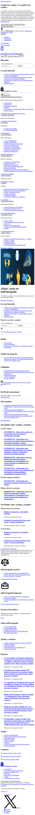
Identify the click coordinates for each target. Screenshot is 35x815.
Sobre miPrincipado (9, 738)
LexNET (6, 228)
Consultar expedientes (18, 405)
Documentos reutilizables (11, 130)
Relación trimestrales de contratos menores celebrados (18, 171)
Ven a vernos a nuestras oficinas (10, 759)
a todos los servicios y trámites (13, 332)
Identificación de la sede (10, 630)
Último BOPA (8, 343)
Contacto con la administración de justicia (15, 227)
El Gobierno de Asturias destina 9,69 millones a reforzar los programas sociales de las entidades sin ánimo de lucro (18, 673)
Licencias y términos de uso (11, 145)
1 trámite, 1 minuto (9, 240)
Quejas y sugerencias (9, 193)
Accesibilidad (7, 769)
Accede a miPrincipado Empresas (10, 604)
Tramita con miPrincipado (11, 735)
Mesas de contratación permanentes (13, 166)
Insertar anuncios (8, 110)
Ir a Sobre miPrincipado (7, 154)
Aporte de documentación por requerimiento (16, 414)
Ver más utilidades (9, 378)
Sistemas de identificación (11, 151)
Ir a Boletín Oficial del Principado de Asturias (13, 113)
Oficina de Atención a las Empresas (13, 207)
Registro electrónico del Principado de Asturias (16, 189)
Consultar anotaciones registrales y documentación (18, 416)
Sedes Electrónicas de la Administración (14, 245)
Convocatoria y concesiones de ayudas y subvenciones (18, 109)
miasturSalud (7, 40)
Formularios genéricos (10, 195)
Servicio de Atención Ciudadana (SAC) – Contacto (18, 239)
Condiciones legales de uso (11, 150)
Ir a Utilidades (4, 199)
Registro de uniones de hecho (12, 225)
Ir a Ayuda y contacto (6, 248)
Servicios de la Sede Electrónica (12, 148)
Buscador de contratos (10, 168)
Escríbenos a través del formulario (11, 756)
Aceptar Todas (7, 24)
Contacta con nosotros (10, 598)
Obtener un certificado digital (12, 192)
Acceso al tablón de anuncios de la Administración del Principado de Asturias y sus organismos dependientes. (18, 359)
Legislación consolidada (10, 106)
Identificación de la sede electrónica (13, 143)
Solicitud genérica (9, 83)
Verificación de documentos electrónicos (15, 190)
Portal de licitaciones (9, 163)
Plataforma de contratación (11, 165)
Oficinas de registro (9, 242)
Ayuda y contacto (9, 741)
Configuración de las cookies (12, 778)
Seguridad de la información (11, 147)
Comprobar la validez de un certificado (14, 197)
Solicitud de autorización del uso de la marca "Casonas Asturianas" (17, 521)
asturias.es (7, 37)
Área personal (6, 45)
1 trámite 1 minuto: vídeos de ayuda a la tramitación (18, 643)
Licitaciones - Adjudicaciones (12, 162)
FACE (2, 618)
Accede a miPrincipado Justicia (9, 579)
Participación (7, 38)
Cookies (6, 776)
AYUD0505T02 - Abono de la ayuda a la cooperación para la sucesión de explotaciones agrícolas (18, 434)
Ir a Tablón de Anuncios (7, 181)
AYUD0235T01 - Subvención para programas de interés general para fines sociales (18, 483)
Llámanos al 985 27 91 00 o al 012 (11, 753)
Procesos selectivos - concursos (12, 576)
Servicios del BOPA (9, 344)
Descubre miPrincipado (10, 142)
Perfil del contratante (9, 739)
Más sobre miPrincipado (10, 633)
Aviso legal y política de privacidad (13, 770)
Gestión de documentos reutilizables (13, 410)
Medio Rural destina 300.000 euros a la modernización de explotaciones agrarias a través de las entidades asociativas (19, 709)
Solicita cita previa (17, 574)
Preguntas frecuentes (9, 243)
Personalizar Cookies (19, 24)
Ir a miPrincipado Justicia (7, 231)
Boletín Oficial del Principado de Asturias (15, 736)
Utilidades (7, 743)
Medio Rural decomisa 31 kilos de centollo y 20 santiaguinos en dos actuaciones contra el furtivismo (18, 697)
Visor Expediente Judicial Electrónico (14, 222)
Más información (5, 21)
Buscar (20, 66)
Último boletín (8, 103)
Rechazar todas (7, 26)
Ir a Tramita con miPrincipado (9, 121)
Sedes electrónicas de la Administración (14, 647)
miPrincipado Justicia (9, 746)
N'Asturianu (5, 43)
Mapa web (7, 773)
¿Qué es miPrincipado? (10, 140)
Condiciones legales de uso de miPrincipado (16, 631)
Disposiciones (8, 104)
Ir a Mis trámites (5, 133)
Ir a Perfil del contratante (7, 174)
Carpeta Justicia (8, 221)
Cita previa (7, 224)
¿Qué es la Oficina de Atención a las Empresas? (17, 596)
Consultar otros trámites (10, 128)
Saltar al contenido (6, 1)
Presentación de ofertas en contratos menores (16, 169)
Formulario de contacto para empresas (14, 210)
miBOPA (6, 107)
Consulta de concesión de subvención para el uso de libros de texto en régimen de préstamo (18, 78)
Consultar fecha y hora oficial (8, 548)
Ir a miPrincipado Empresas (8, 213)
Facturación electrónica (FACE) (12, 209)
